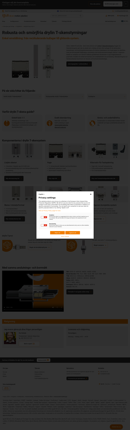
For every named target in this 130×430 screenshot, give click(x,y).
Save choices (65, 236)
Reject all (57, 232)
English (41, 194)
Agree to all (72, 232)
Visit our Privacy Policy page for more (49, 210)
